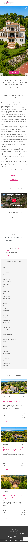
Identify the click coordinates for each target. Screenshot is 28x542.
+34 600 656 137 (14, 536)
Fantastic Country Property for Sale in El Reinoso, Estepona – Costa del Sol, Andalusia (13, 497)
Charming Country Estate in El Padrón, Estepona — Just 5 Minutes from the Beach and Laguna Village (14, 449)
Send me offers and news (11, 252)
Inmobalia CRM (23, 540)
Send (7, 255)
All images (14, 73)
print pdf (14, 179)
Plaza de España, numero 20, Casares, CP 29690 (14, 533)
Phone (14, 229)
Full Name (14, 217)
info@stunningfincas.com (15, 538)
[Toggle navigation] (24, 3)
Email (14, 223)
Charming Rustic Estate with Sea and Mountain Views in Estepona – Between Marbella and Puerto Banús (13, 401)
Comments (14, 234)
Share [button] (13, 183)
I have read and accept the (14, 249)
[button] (1, 74)
